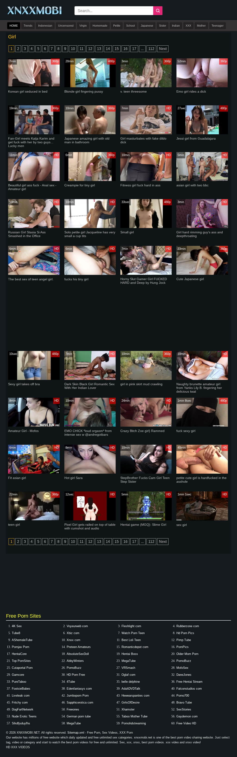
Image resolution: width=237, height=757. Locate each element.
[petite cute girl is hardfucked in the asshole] (202, 472)
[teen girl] (34, 519)
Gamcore (18, 674)
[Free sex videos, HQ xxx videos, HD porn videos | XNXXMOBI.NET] (35, 14)
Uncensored (66, 25)
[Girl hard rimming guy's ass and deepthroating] (202, 227)
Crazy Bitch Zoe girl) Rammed (142, 431)
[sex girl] (202, 519)
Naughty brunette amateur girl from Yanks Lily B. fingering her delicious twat (199, 387)
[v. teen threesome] (146, 86)
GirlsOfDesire (131, 702)
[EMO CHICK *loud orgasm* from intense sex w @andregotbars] (90, 425)
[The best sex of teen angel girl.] (34, 274)
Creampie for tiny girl (79, 185)
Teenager (218, 25)
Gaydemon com (187, 716)
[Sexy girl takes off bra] (34, 379)
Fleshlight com (131, 626)
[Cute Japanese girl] (202, 273)
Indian (176, 25)
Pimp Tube (183, 640)
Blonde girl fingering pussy (83, 91)
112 (151, 49)
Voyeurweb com (77, 626)
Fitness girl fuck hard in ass (140, 185)
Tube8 (16, 633)
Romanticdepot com (135, 647)
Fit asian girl (17, 478)
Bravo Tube (184, 702)
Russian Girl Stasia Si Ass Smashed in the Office (27, 234)
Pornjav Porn (20, 647)
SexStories (183, 709)
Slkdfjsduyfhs (21, 723)
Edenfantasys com (79, 688)
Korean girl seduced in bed (27, 91)
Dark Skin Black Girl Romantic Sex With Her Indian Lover (89, 386)
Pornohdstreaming (134, 723)
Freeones (73, 709)
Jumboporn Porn (78, 695)
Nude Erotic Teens (24, 716)
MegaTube (129, 661)
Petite (116, 25)
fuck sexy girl (185, 431)
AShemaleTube (22, 640)
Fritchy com (20, 702)
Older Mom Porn (187, 654)
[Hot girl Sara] (90, 472)
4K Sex (17, 626)
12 (90, 49)
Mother (201, 25)
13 (99, 49)
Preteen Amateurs (79, 647)
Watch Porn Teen (133, 633)
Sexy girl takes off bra (24, 384)
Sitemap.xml (75, 732)
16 (125, 49)
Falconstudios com (189, 688)
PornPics (182, 647)
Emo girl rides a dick (191, 91)
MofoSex (182, 667)
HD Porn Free (76, 674)
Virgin (83, 25)
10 (73, 49)
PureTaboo (19, 681)
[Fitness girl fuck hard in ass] (146, 180)
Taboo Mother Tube (134, 716)
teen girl (14, 524)
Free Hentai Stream (189, 681)
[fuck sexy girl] (202, 425)
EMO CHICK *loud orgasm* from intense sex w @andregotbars (88, 432)
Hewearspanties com (136, 695)
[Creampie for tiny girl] (90, 180)
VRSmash (128, 667)
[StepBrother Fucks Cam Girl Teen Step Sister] (146, 472)
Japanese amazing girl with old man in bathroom (86, 140)
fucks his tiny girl (76, 279)
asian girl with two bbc (192, 185)
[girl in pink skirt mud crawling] (146, 379)
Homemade (100, 25)
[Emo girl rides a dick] (202, 86)
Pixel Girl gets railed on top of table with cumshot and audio (89, 526)
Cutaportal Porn (22, 667)
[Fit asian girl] (34, 472)
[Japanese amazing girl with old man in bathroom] (90, 133)
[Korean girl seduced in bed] (34, 86)
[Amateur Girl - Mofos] (34, 425)
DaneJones (183, 674)
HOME (13, 25)
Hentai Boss (130, 654)
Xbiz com (73, 633)
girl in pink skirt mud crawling (141, 384)
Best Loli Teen (131, 640)
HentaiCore (19, 654)
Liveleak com (21, 695)
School (130, 25)
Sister (162, 25)
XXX (188, 25)
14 (108, 49)
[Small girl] (146, 227)
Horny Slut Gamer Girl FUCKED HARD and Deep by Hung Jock (143, 281)
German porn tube (79, 716)
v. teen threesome (133, 91)
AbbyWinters (75, 661)
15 (117, 49)
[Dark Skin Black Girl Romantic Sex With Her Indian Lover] (90, 379)
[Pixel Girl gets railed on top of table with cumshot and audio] (90, 519)
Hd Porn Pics (185, 633)
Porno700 (182, 695)
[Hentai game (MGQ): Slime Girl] (146, 519)
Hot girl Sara (73, 478)
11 (82, 49)
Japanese (147, 25)
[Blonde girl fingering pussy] (90, 86)
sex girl (181, 525)
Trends (28, 25)
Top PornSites (21, 661)
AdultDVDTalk (131, 688)
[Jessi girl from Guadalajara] (202, 133)
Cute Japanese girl (190, 279)
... (142, 49)
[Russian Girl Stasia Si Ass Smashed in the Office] (34, 227)
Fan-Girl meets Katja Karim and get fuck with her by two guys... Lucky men (31, 142)
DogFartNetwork (22, 709)
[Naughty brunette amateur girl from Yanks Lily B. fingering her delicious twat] (202, 379)
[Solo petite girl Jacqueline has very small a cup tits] (90, 227)
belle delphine (131, 681)
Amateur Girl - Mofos (23, 431)
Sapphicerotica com (80, 702)
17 (134, 49)
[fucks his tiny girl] (90, 274)
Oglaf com (128, 674)
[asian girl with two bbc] (202, 180)
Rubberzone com (187, 626)
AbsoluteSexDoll (78, 654)
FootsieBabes (21, 688)
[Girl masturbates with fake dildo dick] (146, 133)
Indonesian (45, 25)
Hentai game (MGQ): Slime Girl (143, 524)
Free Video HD (186, 723)
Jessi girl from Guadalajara (196, 138)
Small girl (127, 232)
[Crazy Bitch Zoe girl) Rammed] (146, 425)
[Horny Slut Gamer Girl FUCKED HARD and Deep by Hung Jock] (146, 273)
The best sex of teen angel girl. (30, 279)
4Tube (71, 681)
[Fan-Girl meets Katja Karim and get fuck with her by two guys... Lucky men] (34, 133)
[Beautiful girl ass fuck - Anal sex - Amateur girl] (34, 180)
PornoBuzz (183, 661)
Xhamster (128, 709)
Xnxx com (73, 640)
